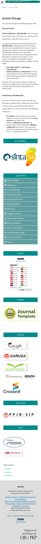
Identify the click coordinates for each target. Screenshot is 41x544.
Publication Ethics (14, 194)
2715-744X (16, 516)
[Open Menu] (2, 2)
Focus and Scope (13, 190)
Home (4, 7)
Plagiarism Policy (14, 213)
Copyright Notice (13, 204)
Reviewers (11, 185)
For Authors (7, 472)
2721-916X (30, 516)
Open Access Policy (14, 228)
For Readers (7, 469)
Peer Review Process (15, 218)
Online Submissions (14, 199)
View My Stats (21, 261)
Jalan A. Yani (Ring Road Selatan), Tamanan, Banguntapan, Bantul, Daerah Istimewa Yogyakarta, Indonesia (20, 503)
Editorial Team (12, 180)
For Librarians (7, 475)
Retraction (10, 209)
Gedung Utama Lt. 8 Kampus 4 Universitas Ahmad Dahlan (20, 498)
